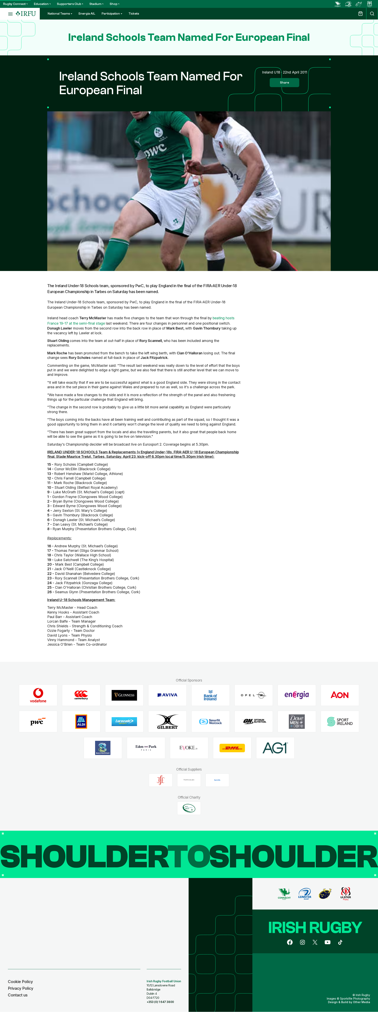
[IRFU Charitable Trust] (189, 808)
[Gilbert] (167, 721)
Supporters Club (69, 4)
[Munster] (359, 4)
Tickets (134, 13)
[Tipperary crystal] (189, 780)
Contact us (18, 995)
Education (41, 4)
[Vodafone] (38, 695)
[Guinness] (124, 695)
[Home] (26, 13)
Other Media (361, 1002)
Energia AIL (87, 13)
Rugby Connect (14, 4)
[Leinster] (348, 4)
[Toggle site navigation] (8, 14)
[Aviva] (167, 695)
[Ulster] (369, 4)
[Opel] (253, 695)
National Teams (59, 13)
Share (284, 82)
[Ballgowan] (103, 748)
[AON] (340, 695)
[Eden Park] (146, 748)
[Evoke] (189, 748)
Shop (113, 4)
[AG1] (275, 748)
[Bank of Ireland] (210, 695)
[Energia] (296, 695)
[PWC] (38, 721)
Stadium (95, 4)
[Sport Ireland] (340, 721)
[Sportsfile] (217, 780)
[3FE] (160, 780)
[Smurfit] (210, 721)
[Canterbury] (81, 695)
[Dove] (296, 721)
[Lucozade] (124, 721)
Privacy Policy (20, 988)
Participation (111, 13)
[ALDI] (81, 721)
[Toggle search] (372, 14)
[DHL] (232, 748)
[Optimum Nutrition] (253, 721)
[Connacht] (337, 4)
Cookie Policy (20, 981)
